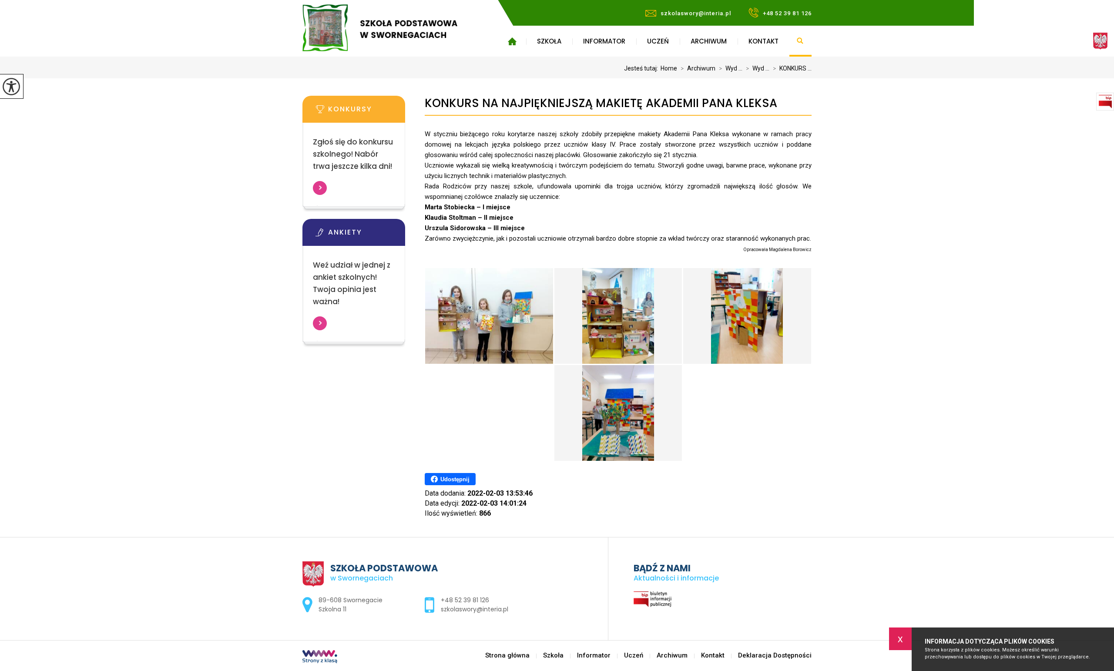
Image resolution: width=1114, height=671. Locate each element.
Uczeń (658, 41)
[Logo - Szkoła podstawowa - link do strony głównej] (392, 27)
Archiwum (709, 41)
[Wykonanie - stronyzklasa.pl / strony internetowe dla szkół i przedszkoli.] (319, 657)
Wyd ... (730, 68)
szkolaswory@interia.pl (696, 13)
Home (669, 68)
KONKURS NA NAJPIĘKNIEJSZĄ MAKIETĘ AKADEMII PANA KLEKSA (601, 103)
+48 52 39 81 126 (787, 13)
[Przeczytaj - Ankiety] (366, 235)
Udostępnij (455, 479)
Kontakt (763, 41)
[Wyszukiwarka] (800, 41)
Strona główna (512, 41)
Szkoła (549, 41)
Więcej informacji (320, 188)
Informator (604, 41)
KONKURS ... (792, 68)
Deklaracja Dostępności (775, 655)
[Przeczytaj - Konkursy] (366, 111)
